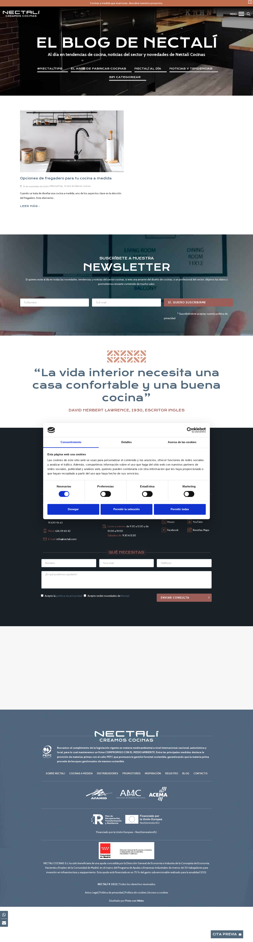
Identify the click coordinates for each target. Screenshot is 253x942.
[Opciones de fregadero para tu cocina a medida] (72, 141)
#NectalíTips (49, 68)
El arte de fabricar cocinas (98, 68)
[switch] (105, 494)
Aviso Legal (91, 892)
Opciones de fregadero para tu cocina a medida (66, 178)
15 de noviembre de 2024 (35, 186)
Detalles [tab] (126, 442)
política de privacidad (69, 595)
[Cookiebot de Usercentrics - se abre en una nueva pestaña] (189, 430)
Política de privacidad (111, 892)
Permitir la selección (126, 509)
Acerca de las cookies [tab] (182, 442)
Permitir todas (180, 509)
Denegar (73, 509)
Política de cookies (136, 892)
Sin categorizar (125, 77)
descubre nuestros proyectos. (146, 3)
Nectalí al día (147, 68)
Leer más (29, 206)
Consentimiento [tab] (71, 442)
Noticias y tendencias (190, 68)
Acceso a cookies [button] (158, 892)
